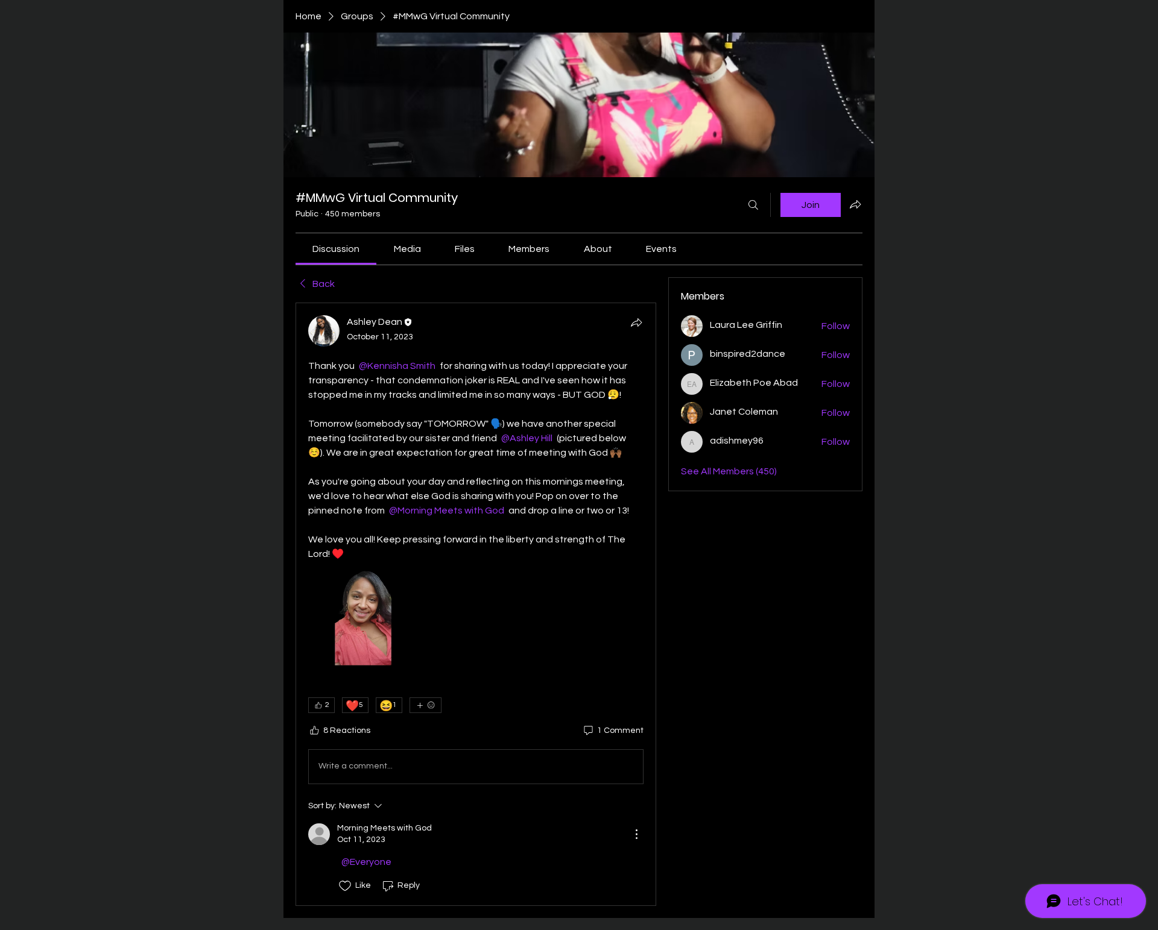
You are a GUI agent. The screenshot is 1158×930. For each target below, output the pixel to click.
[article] (476, 604)
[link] (335, 249)
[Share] (636, 322)
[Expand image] (363, 616)
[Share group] (855, 204)
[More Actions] (636, 834)
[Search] (753, 205)
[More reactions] (425, 705)
